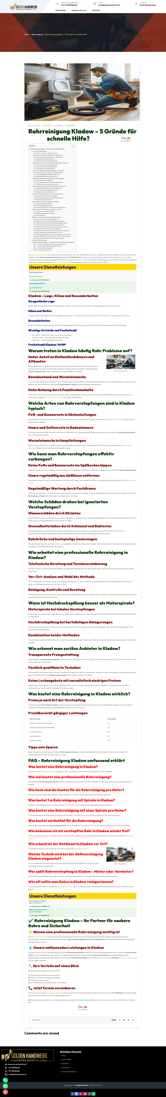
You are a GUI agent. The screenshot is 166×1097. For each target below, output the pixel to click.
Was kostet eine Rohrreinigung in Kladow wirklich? (47, 209)
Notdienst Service (79, 10)
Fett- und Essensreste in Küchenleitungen (47, 165)
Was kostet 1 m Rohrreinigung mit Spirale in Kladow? (50, 225)
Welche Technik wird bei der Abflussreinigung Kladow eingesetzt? (54, 234)
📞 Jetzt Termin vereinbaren (44, 250)
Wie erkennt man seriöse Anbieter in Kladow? (46, 201)
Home (26, 34)
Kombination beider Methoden (44, 199)
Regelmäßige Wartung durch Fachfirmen (47, 176)
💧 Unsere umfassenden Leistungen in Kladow (49, 246)
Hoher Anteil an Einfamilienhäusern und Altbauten (49, 157)
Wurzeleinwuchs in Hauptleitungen (45, 168)
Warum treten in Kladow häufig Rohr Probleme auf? (48, 155)
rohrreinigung (36, 1020)
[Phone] (5, 1080)
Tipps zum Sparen (40, 215)
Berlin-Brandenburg (148, 5)
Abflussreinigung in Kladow (38, 910)
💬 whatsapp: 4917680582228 (39, 280)
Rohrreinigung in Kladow (37, 901)
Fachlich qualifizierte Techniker (44, 205)
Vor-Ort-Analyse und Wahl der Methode (46, 190)
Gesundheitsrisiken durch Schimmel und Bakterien (49, 182)
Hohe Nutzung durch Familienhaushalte (46, 161)
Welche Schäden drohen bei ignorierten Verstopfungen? (49, 178)
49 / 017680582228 (69, 5)
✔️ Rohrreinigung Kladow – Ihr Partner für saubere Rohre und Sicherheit (54, 242)
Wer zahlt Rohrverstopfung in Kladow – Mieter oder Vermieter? (54, 236)
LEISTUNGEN (60, 10)
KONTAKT (96, 10)
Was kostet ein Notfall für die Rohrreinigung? (48, 228)
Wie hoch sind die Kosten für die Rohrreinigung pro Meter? (52, 223)
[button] (72, 1094)
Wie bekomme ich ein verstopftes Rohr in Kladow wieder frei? (53, 230)
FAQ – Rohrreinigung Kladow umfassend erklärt (47, 217)
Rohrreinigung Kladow (39, 255)
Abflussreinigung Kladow (37, 283)
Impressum (66, 1068)
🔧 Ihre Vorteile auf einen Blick (45, 248)
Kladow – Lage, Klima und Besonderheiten (47, 153)
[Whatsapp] (5, 1086)
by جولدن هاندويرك (35, 125)
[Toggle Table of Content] (72, 146)
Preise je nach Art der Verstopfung (45, 211)
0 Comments (59, 125)
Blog (63, 1055)
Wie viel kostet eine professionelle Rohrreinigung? (50, 221)
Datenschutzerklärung (69, 1072)
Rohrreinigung (37, 34)
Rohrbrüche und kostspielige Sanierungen (47, 184)
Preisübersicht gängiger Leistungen (45, 213)
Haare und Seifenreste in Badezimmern (46, 166)
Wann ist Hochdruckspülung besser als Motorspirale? (48, 194)
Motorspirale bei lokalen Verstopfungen (46, 196)
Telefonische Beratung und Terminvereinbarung (48, 188)
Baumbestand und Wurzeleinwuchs (45, 159)
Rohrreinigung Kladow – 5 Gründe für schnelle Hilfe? (48, 149)
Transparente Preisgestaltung (44, 203)
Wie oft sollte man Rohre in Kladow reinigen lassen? (50, 238)
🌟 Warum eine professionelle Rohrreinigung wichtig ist (51, 244)
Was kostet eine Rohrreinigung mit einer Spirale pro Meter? (52, 227)
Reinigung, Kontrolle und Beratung (45, 192)
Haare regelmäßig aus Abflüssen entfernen (47, 174)
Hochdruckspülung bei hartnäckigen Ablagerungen (49, 198)
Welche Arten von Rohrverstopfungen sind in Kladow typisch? (50, 163)
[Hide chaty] (5, 1092)
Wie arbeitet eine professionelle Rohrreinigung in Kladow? (49, 186)
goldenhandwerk (82, 1085)
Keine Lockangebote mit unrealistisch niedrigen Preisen (51, 207)
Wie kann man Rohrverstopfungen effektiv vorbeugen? (49, 170)
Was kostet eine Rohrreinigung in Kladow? (47, 219)
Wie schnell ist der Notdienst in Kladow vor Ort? (49, 232)
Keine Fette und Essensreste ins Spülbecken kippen (49, 172)
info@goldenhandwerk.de (109, 5)
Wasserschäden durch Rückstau (44, 180)
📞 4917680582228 (35, 276)
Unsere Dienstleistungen (40, 151)
